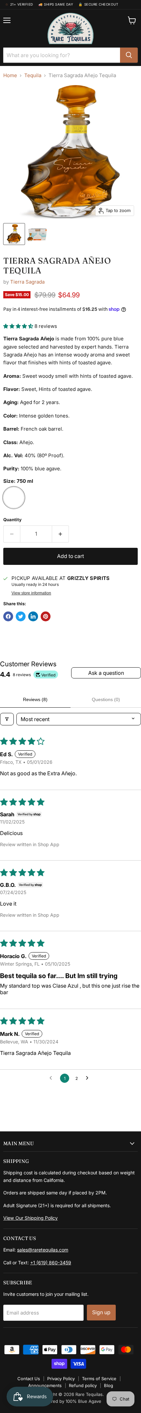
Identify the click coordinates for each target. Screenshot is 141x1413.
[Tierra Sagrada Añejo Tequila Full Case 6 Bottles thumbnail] (37, 234)
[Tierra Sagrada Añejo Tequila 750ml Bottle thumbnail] (14, 234)
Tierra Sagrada (27, 282)
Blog (108, 1385)
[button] (18, 326)
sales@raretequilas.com (42, 1249)
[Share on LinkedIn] (33, 616)
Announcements (45, 1385)
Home (10, 75)
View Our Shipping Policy (30, 1218)
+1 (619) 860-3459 (50, 1262)
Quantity (12, 519)
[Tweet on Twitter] (21, 616)
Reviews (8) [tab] (35, 699)
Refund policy (83, 1385)
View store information (31, 593)
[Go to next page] (89, 1078)
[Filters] (7, 719)
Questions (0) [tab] (106, 699)
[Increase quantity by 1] (60, 534)
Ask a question (106, 673)
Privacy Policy (61, 1378)
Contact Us (28, 1378)
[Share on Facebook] (8, 616)
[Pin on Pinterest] (45, 616)
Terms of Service (99, 1378)
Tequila (32, 75)
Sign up (101, 1312)
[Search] (129, 55)
